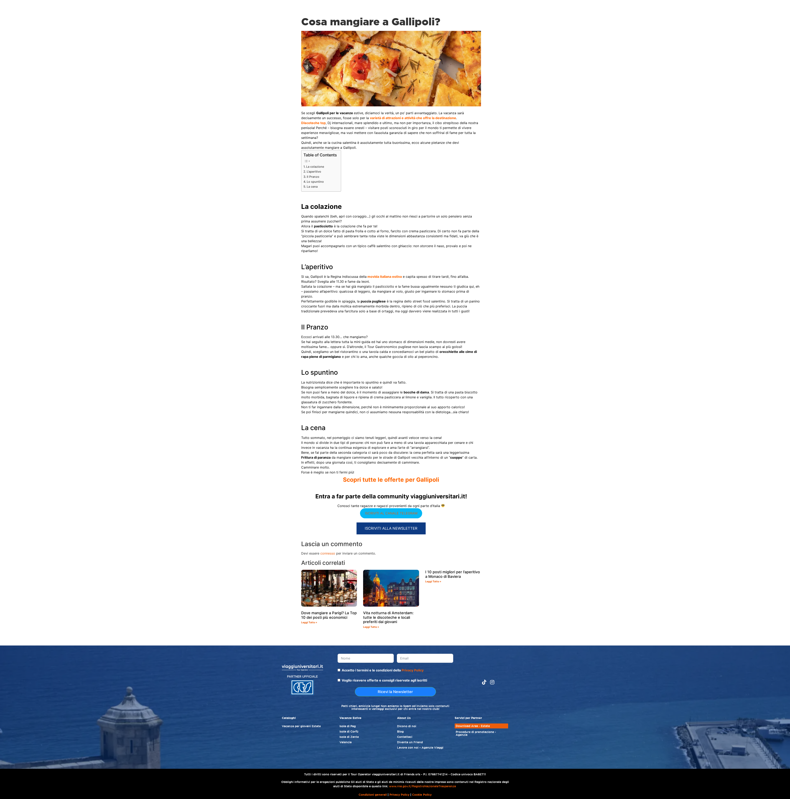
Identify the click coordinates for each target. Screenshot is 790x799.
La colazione (315, 166)
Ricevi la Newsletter (395, 692)
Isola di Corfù (348, 731)
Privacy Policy (413, 670)
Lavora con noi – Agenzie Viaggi (420, 747)
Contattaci (404, 737)
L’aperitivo (314, 171)
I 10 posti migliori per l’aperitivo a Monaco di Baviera (452, 574)
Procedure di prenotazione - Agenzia (476, 733)
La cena (312, 186)
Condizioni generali (373, 794)
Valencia (345, 742)
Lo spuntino (315, 181)
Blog (400, 731)
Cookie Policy (422, 794)
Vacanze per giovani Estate (301, 726)
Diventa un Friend (410, 742)
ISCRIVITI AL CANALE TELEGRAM (391, 513)
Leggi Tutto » (309, 622)
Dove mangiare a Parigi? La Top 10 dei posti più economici (329, 615)
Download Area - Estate (473, 726)
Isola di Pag (347, 726)
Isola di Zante (349, 737)
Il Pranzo (313, 176)
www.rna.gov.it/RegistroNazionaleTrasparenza (422, 786)
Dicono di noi (406, 726)
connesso (327, 553)
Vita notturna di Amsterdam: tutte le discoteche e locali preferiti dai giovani (388, 617)
